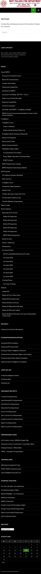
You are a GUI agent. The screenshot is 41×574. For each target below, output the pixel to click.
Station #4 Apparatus (10, 228)
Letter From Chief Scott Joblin (12, 98)
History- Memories (8, 243)
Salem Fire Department (8, 423)
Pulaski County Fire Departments (12, 419)
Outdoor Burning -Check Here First (13, 194)
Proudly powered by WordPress (10, 571)
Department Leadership (10, 87)
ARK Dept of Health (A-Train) (10, 465)
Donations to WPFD (8, 91)
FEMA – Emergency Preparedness (12, 451)
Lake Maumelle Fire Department (11, 400)
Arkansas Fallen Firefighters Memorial (13, 350)
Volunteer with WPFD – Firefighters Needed (16, 109)
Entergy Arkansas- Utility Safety (11, 448)
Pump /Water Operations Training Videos (16, 156)
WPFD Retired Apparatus (11, 235)
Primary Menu (38, 10)
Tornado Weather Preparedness (12, 201)
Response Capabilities (9, 102)
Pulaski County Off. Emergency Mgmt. (13, 505)
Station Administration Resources (14, 130)
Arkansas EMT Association (9, 347)
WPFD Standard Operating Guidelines (14, 168)
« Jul (3, 562)
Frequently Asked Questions (11, 186)
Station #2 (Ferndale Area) (10, 299)
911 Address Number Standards (12, 175)
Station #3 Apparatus (10, 224)
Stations (3, 288)
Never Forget (5, 205)
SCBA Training (8, 160)
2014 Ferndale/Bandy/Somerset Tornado (16, 254)
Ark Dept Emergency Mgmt (10, 490)
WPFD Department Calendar (11, 164)
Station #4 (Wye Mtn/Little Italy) (12, 306)
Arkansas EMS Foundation (9, 343)
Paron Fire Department (8, 411)
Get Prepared (5, 171)
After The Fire (6, 179)
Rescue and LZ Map (8, 141)
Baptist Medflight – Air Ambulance (12, 494)
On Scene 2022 (8, 273)
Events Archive (7, 239)
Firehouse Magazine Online (10, 375)
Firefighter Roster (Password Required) (15, 134)
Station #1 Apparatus (10, 216)
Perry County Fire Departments (11, 415)
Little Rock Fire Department (10, 404)
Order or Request (9, 126)
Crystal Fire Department (9, 396)
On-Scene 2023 (8, 276)
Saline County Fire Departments (11, 426)
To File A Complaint (8, 106)
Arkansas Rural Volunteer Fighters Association (16, 354)
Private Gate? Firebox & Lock (11, 198)
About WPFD (5, 72)
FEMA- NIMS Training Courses (11, 469)
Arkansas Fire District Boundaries (12, 329)
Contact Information (9, 83)
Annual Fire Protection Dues (11, 76)
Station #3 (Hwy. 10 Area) (10, 303)
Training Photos (7, 280)
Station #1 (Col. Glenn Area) (11, 295)
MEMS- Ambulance (7, 501)
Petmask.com (5, 383)
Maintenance (6, 246)
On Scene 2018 (8, 258)
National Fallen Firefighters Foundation (14, 362)
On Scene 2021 (8, 269)
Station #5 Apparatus (10, 231)
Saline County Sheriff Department (12, 512)
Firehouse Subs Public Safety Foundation (14, 358)
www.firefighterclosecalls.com (11, 472)
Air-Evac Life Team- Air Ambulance (12, 486)
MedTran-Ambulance (8, 497)
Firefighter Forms (8, 123)
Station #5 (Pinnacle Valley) (11, 310)
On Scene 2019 (8, 261)
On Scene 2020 (8, 265)
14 (26, 550)
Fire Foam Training (9, 284)
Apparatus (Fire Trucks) (9, 213)
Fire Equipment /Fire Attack (12, 153)
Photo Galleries (6, 209)
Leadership (5, 291)
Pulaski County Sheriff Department (12, 509)
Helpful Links (6, 190)
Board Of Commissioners (10, 79)
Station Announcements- (10, 145)
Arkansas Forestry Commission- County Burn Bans (17, 444)
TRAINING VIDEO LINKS (10, 149)
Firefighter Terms (7, 183)
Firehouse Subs (6, 379)
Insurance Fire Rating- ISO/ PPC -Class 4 (15, 94)
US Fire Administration (8, 516)
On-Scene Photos (7, 250)
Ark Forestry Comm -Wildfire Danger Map (15, 440)
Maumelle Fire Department (10, 408)
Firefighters (5, 119)
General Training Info (9, 138)
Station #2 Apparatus (10, 220)
